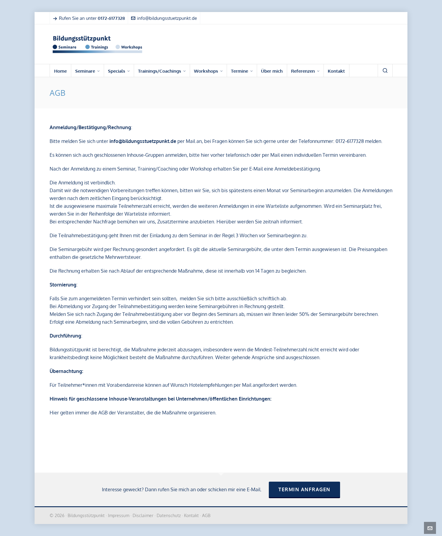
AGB (206, 515)
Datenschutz (169, 515)
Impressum (118, 515)
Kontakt (191, 515)
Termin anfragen (304, 489)
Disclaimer (143, 515)
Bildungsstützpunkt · (88, 515)
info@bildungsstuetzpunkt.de (167, 18)
